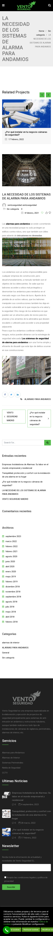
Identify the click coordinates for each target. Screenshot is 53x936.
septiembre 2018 (13, 596)
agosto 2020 (11, 556)
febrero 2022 (12, 546)
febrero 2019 (12, 581)
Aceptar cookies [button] (13, 930)
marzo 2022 (11, 541)
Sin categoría (13, 209)
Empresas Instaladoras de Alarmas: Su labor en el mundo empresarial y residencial (31, 796)
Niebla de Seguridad (11, 767)
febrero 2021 (12, 551)
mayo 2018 (11, 612)
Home (41, 31)
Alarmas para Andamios (13, 752)
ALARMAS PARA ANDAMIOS (37, 399)
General (5, 652)
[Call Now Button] (7, 930)
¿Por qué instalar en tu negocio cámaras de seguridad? (37, 418)
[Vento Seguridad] (26, 6)
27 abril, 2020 (16, 111)
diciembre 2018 (13, 586)
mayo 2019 (11, 576)
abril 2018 (10, 617)
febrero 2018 (12, 622)
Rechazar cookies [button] (31, 930)
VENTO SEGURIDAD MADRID (12, 416)
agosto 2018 (11, 601)
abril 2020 (10, 566)
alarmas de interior (11, 642)
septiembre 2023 (13, 536)
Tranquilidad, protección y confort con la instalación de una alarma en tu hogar (31, 815)
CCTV (5, 773)
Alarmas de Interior (11, 757)
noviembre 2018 (13, 591)
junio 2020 (10, 561)
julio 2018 (10, 606)
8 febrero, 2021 (32, 213)
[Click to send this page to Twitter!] (11, 394)
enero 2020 (11, 571)
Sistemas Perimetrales (12, 762)
